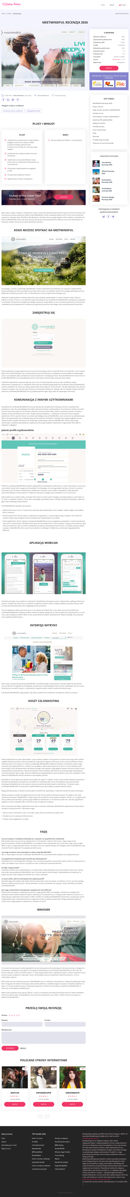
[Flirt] (121, 83)
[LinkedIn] (8, 100)
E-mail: (47, 1020)
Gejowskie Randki (38, 1162)
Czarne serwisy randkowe (41, 1166)
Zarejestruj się (98, 113)
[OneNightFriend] (97, 83)
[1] (10, 1015)
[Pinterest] (17, 100)
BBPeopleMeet (37, 1152)
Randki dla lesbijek (61, 1162)
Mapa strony (6, 1149)
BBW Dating (59, 1145)
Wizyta (109, 68)
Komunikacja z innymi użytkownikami (106, 117)
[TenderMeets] (96, 189)
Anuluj (23, 1048)
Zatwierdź (10, 1048)
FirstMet (35, 1142)
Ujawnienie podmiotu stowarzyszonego (96, 1179)
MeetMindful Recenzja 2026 (102, 103)
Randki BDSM (59, 1149)
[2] (12, 1015)
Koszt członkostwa (99, 130)
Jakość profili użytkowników (102, 120)
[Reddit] (103, 216)
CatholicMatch (60, 1169)
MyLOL (57, 1159)
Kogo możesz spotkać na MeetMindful (106, 110)
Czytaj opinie (15, 1099)
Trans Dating (59, 1155)
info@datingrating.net (90, 1138)
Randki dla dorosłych (62, 1142)
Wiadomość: (7, 1030)
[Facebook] (3, 100)
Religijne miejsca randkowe (13, 105)
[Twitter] (13, 100)
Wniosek (96, 136)
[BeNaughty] (109, 83)
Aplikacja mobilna (99, 123)
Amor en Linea (37, 1138)
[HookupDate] (96, 181)
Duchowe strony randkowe (13, 111)
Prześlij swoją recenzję (101, 140)
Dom (103, 5)
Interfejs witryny (98, 127)
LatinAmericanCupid (39, 1169)
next (47, 1116)
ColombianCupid (38, 1145)
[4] (17, 1015)
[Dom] (11, 4)
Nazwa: (5, 1020)
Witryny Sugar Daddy (62, 1152)
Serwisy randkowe (61, 1138)
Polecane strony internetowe (103, 143)
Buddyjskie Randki (33, 111)
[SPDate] (96, 172)
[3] (14, 1015)
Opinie (112, 5)
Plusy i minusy (98, 107)
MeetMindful (36, 1149)
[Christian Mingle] (96, 198)
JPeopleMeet (36, 1155)
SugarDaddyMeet (61, 1166)
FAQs (94, 133)
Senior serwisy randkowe (41, 1159)
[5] (19, 1015)
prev (40, 1116)
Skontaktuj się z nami (9, 1145)
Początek (64, 197)
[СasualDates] (96, 163)
